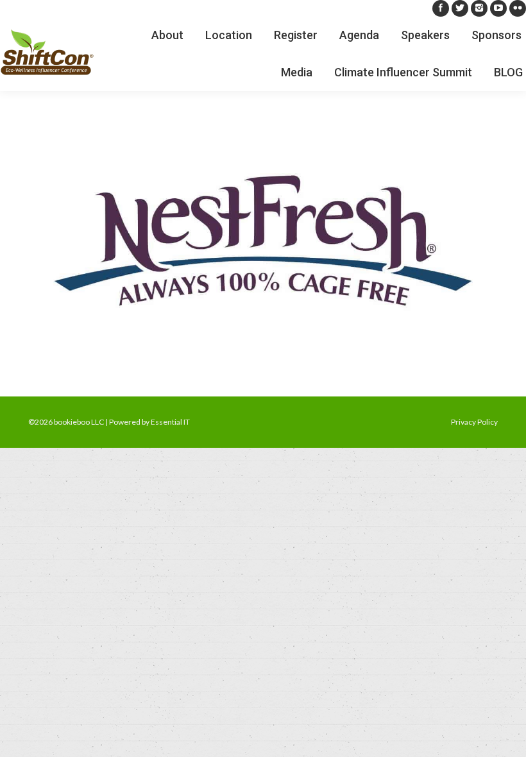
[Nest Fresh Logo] (263, 240)
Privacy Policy (474, 422)
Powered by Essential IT (149, 422)
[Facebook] (440, 8)
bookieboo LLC (79, 422)
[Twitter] (460, 8)
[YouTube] (498, 8)
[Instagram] (479, 8)
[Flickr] (517, 8)
